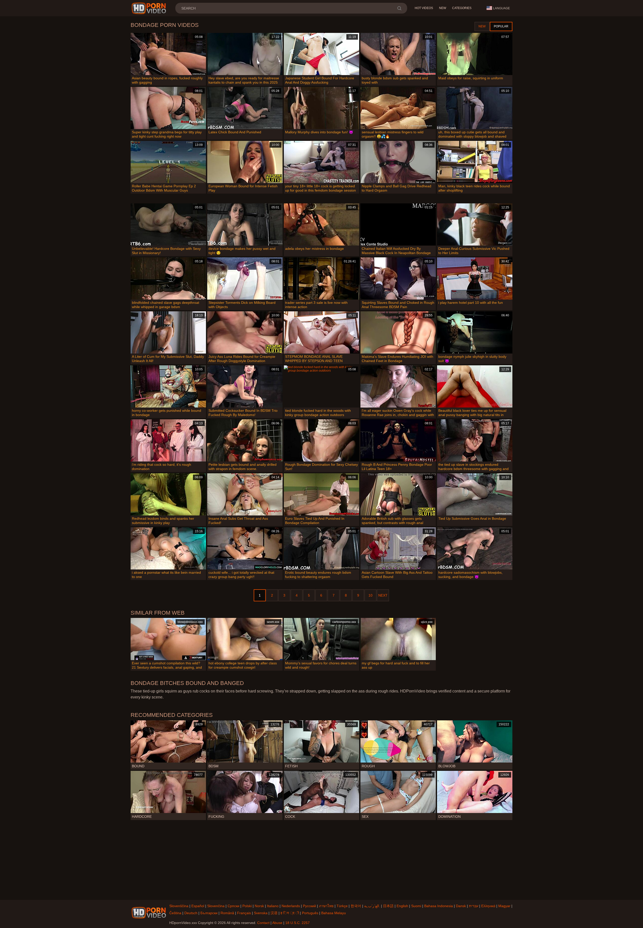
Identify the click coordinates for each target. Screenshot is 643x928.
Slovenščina (178, 906)
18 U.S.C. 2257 (297, 923)
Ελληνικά (488, 906)
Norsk (259, 906)
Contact (263, 923)
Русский (309, 906)
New (442, 8)
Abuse (277, 923)
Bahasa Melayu (333, 913)
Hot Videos (424, 8)
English (402, 906)
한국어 (356, 906)
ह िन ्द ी (290, 913)
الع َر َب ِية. (372, 906)
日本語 (388, 906)
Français (244, 913)
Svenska (260, 913)
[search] (399, 8)
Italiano (273, 906)
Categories (461, 8)
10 (370, 595)
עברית (473, 906)
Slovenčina (216, 906)
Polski (247, 906)
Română (227, 913)
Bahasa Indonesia (438, 906)
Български (209, 913)
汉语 (274, 913)
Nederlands (291, 906)
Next (383, 595)
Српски (233, 906)
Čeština (175, 913)
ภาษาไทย (326, 906)
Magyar (504, 906)
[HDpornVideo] (150, 8)
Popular (501, 26)
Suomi (416, 906)
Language (501, 8)
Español (197, 906)
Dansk (461, 906)
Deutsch (190, 913)
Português (310, 913)
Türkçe (342, 906)
